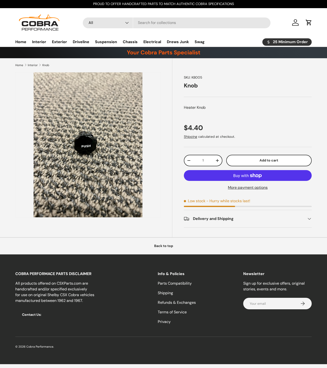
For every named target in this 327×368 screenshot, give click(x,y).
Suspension (106, 41)
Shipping (190, 136)
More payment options (248, 187)
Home (20, 41)
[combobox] (177, 22)
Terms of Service (172, 312)
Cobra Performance (39, 347)
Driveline (81, 41)
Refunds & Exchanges (177, 302)
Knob (45, 65)
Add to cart (268, 160)
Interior (39, 41)
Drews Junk (178, 41)
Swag (200, 41)
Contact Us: (31, 314)
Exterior (59, 41)
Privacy (164, 321)
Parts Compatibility (175, 283)
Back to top (163, 246)
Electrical (152, 41)
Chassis (130, 41)
